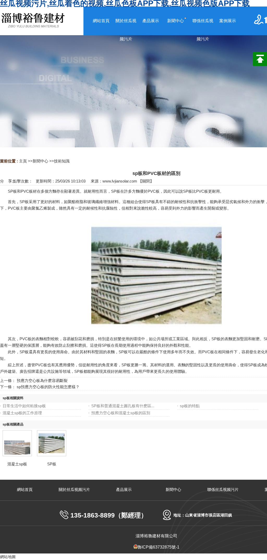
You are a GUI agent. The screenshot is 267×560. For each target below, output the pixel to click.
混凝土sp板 (17, 464)
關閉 (146, 181)
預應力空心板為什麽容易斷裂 (42, 380)
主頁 (23, 161)
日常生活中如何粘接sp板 (24, 406)
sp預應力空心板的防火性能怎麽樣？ (48, 387)
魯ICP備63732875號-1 (158, 547)
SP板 (51, 464)
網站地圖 (8, 557)
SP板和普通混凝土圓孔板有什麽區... (122, 406)
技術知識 (62, 161)
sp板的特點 (190, 406)
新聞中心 (40, 161)
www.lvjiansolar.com (119, 181)
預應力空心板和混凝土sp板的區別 (120, 413)
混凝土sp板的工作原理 (22, 413)
